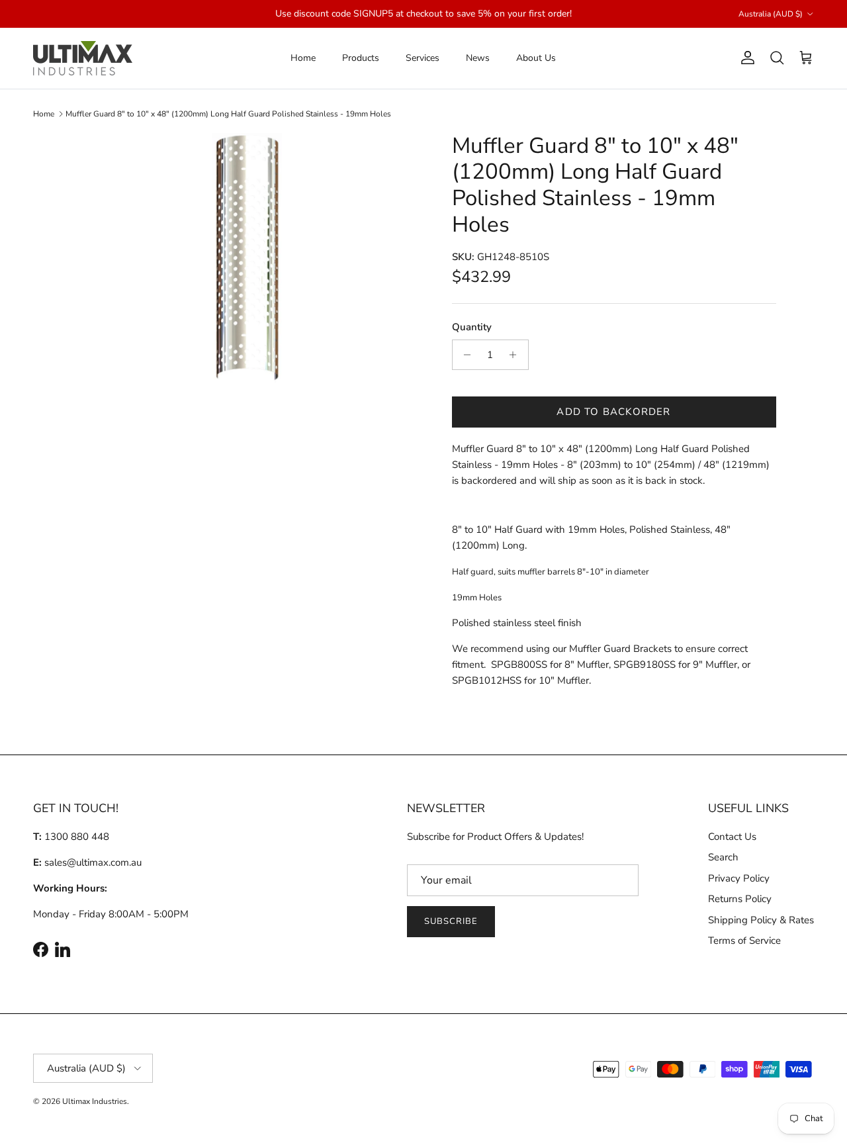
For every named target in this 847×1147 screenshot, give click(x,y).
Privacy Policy (739, 878)
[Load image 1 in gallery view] (247, 258)
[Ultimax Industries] (82, 58)
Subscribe (451, 921)
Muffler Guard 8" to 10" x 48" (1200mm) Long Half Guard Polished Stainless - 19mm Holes (228, 114)
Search (723, 857)
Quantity (472, 327)
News (478, 58)
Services (422, 58)
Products (360, 58)
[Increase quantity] (516, 354)
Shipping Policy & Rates (761, 920)
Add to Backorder (613, 411)
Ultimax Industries (94, 1101)
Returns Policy (740, 898)
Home (303, 58)
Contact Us (732, 836)
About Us (536, 58)
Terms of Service (744, 940)
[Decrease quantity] (464, 354)
